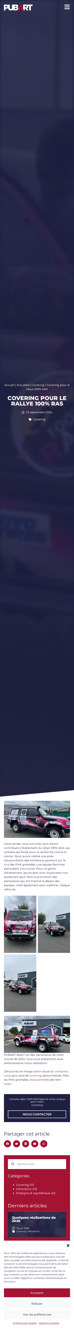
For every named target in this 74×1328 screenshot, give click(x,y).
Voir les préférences (37, 1314)
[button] (68, 1246)
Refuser (37, 1304)
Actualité (23, 385)
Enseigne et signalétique (33, 1193)
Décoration (24, 1189)
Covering (38, 385)
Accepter (37, 1293)
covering (35, 1075)
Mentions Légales (49, 1322)
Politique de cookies (25, 1322)
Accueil (9, 385)
